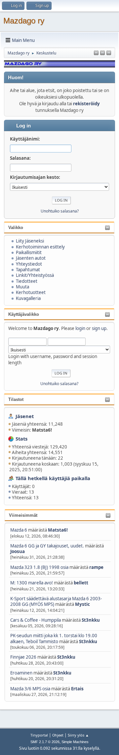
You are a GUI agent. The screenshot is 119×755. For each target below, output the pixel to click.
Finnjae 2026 (23, 657)
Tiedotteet (26, 281)
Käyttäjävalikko (23, 314)
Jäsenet (25, 416)
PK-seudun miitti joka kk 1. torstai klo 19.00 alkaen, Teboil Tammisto (53, 638)
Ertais (77, 689)
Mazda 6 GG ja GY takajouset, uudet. (47, 546)
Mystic (82, 604)
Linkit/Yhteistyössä (35, 275)
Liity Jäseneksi (30, 241)
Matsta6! (58, 530)
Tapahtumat (28, 270)
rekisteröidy (86, 104)
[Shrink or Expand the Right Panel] (102, 53)
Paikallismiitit (29, 252)
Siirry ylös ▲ (78, 735)
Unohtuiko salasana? (59, 383)
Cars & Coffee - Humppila (35, 620)
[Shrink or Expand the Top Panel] (108, 53)
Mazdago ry (23, 20)
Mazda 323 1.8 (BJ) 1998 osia (39, 567)
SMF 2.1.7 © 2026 (45, 742)
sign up (99, 328)
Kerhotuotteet (31, 292)
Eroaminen (21, 673)
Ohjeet (57, 735)
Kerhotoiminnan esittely (40, 247)
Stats (21, 438)
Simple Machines (75, 742)
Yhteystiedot (29, 264)
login (80, 328)
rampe (96, 567)
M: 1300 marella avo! (32, 583)
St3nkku (91, 620)
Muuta (22, 287)
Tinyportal (39, 735)
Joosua (17, 551)
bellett (81, 583)
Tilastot (15, 399)
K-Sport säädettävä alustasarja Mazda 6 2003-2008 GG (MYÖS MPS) (56, 601)
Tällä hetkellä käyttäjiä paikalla (53, 478)
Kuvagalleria (28, 298)
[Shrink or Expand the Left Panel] (96, 53)
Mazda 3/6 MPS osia (30, 689)
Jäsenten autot (31, 258)
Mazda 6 (18, 530)
